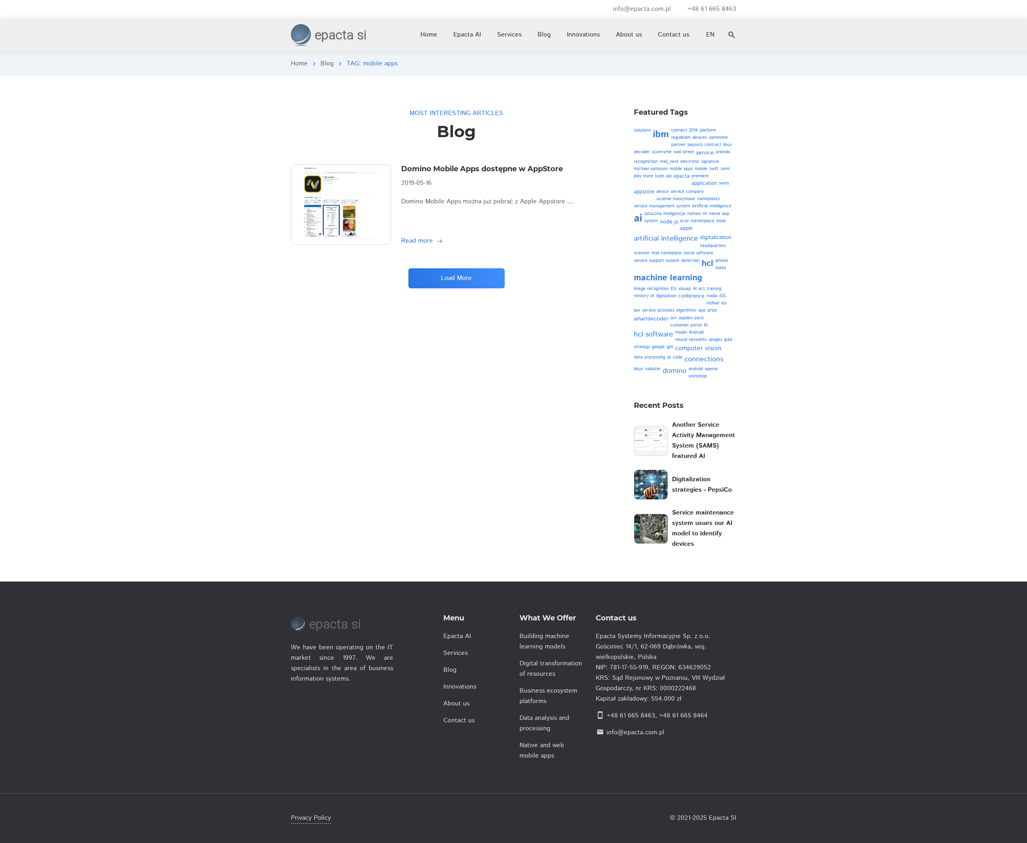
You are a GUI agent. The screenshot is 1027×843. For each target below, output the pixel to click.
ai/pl (684, 221)
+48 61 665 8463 (631, 715)
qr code (674, 357)
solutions (642, 130)
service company (687, 191)
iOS (722, 296)
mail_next (669, 161)
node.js (669, 222)
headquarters (713, 246)
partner (678, 145)
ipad (728, 339)
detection (690, 260)
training (714, 289)
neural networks (690, 339)
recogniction (646, 161)
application (704, 183)
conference (691, 296)
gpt (670, 347)
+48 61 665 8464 (683, 715)
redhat (712, 303)
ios (724, 303)
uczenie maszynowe (675, 199)
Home (299, 63)
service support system (656, 260)
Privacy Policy (311, 818)
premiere (700, 176)
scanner (641, 253)
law (637, 310)
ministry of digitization (655, 296)
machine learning (668, 278)
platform (708, 130)
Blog (327, 63)
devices (699, 137)
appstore (644, 192)
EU (674, 289)
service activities (658, 310)
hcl (707, 263)
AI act (699, 289)
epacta (682, 176)
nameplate (671, 253)
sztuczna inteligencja (664, 214)
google (658, 347)
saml (725, 169)
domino (674, 371)
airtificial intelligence (711, 206)
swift (713, 169)
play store (643, 176)
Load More (456, 278)
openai (711, 369)
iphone (721, 260)
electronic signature (699, 161)
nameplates (708, 199)
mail (655, 253)
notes (720, 268)
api (669, 176)
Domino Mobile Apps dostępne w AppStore (482, 168)
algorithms (686, 310)
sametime (718, 137)
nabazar (653, 369)
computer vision (698, 348)
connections (703, 359)
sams (724, 183)
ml (704, 214)
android (695, 369)
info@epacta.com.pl (635, 732)
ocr (673, 318)
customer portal (686, 325)
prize (712, 310)
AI (706, 325)
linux (727, 145)
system (651, 221)
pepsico (695, 145)
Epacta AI (467, 34)
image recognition (651, 289)
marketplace (702, 221)
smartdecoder (651, 319)
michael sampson (651, 169)
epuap (685, 289)
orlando (723, 152)
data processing (649, 357)
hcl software (653, 334)
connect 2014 (684, 130)
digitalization (715, 237)
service (705, 153)
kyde (659, 176)
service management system (662, 206)
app (702, 310)
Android (696, 332)
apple (686, 228)
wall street (684, 152)
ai (638, 218)
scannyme (662, 152)
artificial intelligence (666, 238)
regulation (680, 137)
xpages (715, 339)
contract (712, 145)
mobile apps (681, 169)
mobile (701, 169)
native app (719, 214)
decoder (642, 152)
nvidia (711, 296)
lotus (638, 369)
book (721, 221)
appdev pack (691, 318)
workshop (697, 376)
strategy (642, 347)
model (681, 332)
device (662, 191)
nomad (693, 214)
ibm (661, 134)
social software (698, 253)
